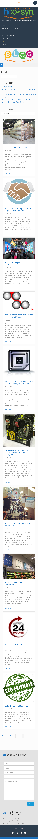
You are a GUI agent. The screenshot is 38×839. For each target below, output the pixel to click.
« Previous (4, 736)
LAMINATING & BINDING (8, 35)
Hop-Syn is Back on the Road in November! (17, 524)
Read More (8, 173)
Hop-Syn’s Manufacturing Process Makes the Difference (19, 316)
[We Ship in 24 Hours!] (19, 640)
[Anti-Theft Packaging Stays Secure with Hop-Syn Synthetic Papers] (19, 377)
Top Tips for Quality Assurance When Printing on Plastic (18, 94)
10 (29, 736)
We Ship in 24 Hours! (13, 644)
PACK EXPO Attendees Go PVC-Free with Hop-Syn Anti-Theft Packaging (19, 452)
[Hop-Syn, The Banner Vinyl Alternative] (19, 578)
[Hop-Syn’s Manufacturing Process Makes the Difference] (19, 311)
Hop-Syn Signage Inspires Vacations (15, 263)
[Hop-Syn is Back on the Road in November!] (19, 519)
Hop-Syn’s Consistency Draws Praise (12, 97)
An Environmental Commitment (18, 706)
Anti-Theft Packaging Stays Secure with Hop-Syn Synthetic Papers (19, 382)
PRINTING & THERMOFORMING (10, 29)
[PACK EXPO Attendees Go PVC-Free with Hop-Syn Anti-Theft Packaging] (19, 446)
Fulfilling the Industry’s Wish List (18, 147)
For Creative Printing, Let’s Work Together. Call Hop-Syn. (18, 209)
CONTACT (4, 44)
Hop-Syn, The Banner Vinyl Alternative (16, 583)
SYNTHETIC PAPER (6, 32)
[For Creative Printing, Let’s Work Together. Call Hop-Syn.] (19, 204)
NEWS (3, 41)
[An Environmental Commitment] (19, 702)
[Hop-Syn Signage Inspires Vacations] (19, 258)
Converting (5, 38)
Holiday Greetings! (7, 87)
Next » (35, 736)
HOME (3, 25)
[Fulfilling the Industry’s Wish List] (19, 143)
